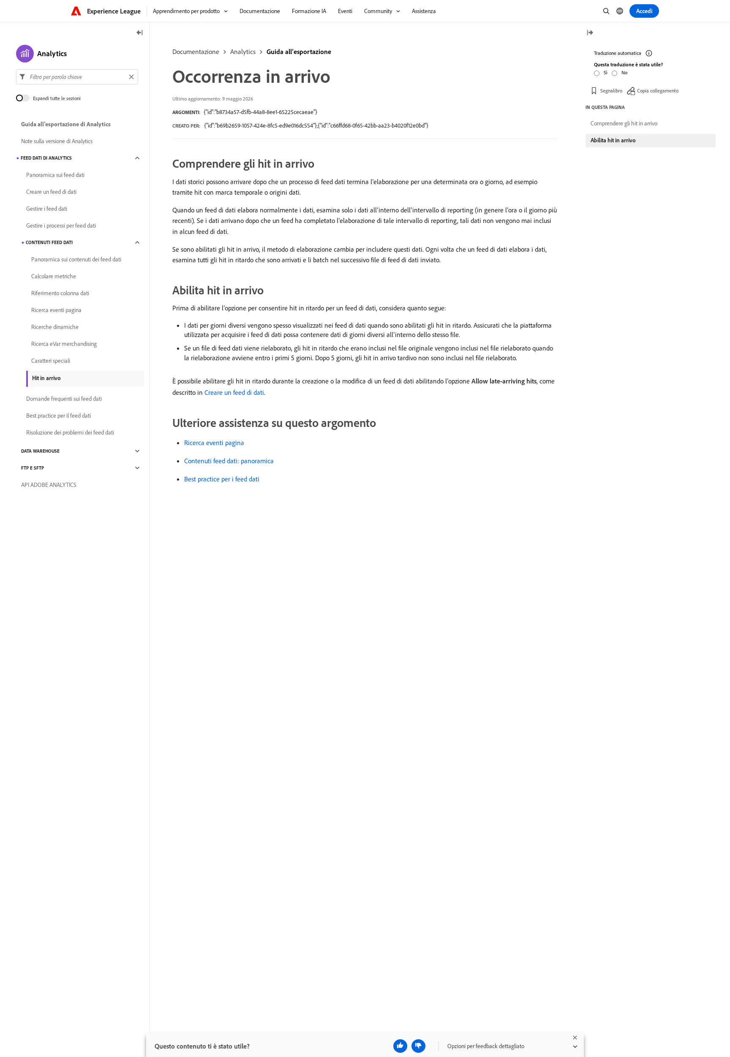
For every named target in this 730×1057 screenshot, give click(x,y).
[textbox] (77, 76)
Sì (605, 72)
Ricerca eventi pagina (214, 442)
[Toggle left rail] (140, 33)
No (624, 72)
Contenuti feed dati (49, 242)
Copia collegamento (657, 90)
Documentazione (195, 51)
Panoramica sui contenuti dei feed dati (76, 259)
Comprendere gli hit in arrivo (624, 123)
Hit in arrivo (46, 378)
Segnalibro (611, 90)
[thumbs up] (400, 1046)
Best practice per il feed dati (58, 415)
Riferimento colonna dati (60, 293)
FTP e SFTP (32, 468)
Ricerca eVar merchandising (64, 344)
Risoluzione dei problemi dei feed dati (70, 432)
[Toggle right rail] (589, 33)
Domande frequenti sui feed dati (64, 398)
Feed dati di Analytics (46, 158)
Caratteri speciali (50, 360)
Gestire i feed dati (46, 208)
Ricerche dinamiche (55, 327)
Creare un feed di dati (234, 392)
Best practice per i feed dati (221, 479)
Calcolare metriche (53, 276)
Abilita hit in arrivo (613, 140)
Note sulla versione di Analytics (57, 141)
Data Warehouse (40, 451)
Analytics (243, 51)
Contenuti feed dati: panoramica (229, 460)
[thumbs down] (418, 1046)
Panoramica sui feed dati (55, 175)
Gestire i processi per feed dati (61, 225)
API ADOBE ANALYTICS (48, 485)
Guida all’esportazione (299, 51)
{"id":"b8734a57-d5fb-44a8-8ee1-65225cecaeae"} (260, 112)
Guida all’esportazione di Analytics (66, 124)
